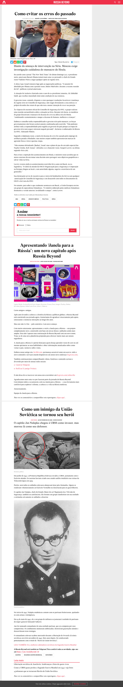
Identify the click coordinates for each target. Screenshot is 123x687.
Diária (28, 225)
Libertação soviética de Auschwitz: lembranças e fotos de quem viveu (41, 664)
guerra (18, 655)
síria (23, 199)
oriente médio (33, 199)
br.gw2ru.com (72, 355)
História (34, 420)
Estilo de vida (35, 261)
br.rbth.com (38, 352)
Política (45, 199)
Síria (53, 199)
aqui (58, 684)
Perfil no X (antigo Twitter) (26, 369)
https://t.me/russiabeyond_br (28, 652)
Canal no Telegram (23, 365)
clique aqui (60, 398)
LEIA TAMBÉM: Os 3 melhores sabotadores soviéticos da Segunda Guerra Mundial (45, 645)
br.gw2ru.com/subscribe (66, 375)
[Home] (4, 2)
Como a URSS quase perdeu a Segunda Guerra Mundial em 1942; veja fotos (43, 668)
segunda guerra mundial (33, 655)
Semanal (21, 225)
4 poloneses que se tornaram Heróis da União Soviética (36, 671)
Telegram (76, 62)
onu (16, 199)
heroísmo (48, 655)
